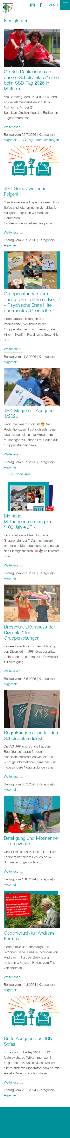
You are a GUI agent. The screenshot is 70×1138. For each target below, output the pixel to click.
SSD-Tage (26, 140)
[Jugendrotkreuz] (8, 8)
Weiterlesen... (13, 127)
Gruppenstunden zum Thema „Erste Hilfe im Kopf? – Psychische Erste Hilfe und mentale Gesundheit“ (32, 302)
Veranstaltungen (47, 140)
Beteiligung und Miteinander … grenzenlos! (31, 840)
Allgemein (11, 140)
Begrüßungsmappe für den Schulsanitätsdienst (31, 735)
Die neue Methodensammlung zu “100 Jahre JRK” (27, 521)
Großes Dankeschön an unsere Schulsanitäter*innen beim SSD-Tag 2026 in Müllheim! (31, 80)
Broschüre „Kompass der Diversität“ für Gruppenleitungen (29, 632)
